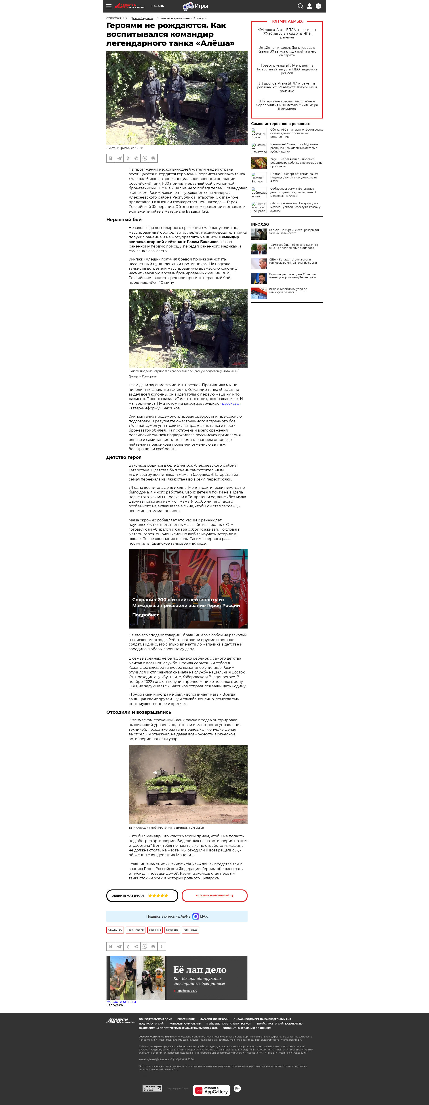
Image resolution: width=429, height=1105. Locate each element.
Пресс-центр (186, 1019)
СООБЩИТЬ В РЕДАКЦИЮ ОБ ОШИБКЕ (247, 1028)
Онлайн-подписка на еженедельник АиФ (262, 1019)
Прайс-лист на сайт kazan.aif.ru (280, 1023)
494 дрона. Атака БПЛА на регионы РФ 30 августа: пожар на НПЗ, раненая (287, 33)
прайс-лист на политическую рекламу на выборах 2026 (178, 1028)
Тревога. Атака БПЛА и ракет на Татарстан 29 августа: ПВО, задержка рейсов (287, 69)
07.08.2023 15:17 (116, 18)
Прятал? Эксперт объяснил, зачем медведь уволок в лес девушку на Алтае (294, 177)
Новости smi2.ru (121, 1001)
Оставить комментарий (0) (214, 895)
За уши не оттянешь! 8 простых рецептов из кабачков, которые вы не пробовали (296, 162)
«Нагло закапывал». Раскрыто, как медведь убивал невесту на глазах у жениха (295, 207)
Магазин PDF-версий (214, 1019)
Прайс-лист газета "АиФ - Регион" (229, 1023)
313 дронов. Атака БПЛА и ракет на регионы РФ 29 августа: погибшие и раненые (287, 87)
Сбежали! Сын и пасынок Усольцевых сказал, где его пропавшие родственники (296, 133)
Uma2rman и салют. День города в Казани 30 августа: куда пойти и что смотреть (287, 51)
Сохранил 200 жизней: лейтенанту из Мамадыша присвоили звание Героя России (186, 602)
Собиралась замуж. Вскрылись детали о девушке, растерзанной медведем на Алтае (293, 192)
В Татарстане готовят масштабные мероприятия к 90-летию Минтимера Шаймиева (287, 105)
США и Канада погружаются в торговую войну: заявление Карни (293, 261)
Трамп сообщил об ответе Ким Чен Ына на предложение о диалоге (293, 246)
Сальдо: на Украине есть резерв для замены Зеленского (294, 232)
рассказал (231, 403)
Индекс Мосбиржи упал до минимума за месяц (288, 291)
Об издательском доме (155, 1019)
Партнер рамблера (177, 1088)
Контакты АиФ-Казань (185, 1023)
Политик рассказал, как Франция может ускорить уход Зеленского (292, 276)
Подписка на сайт (151, 1023)
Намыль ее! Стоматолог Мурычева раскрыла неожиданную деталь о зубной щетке (294, 148)
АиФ (140, 148)
